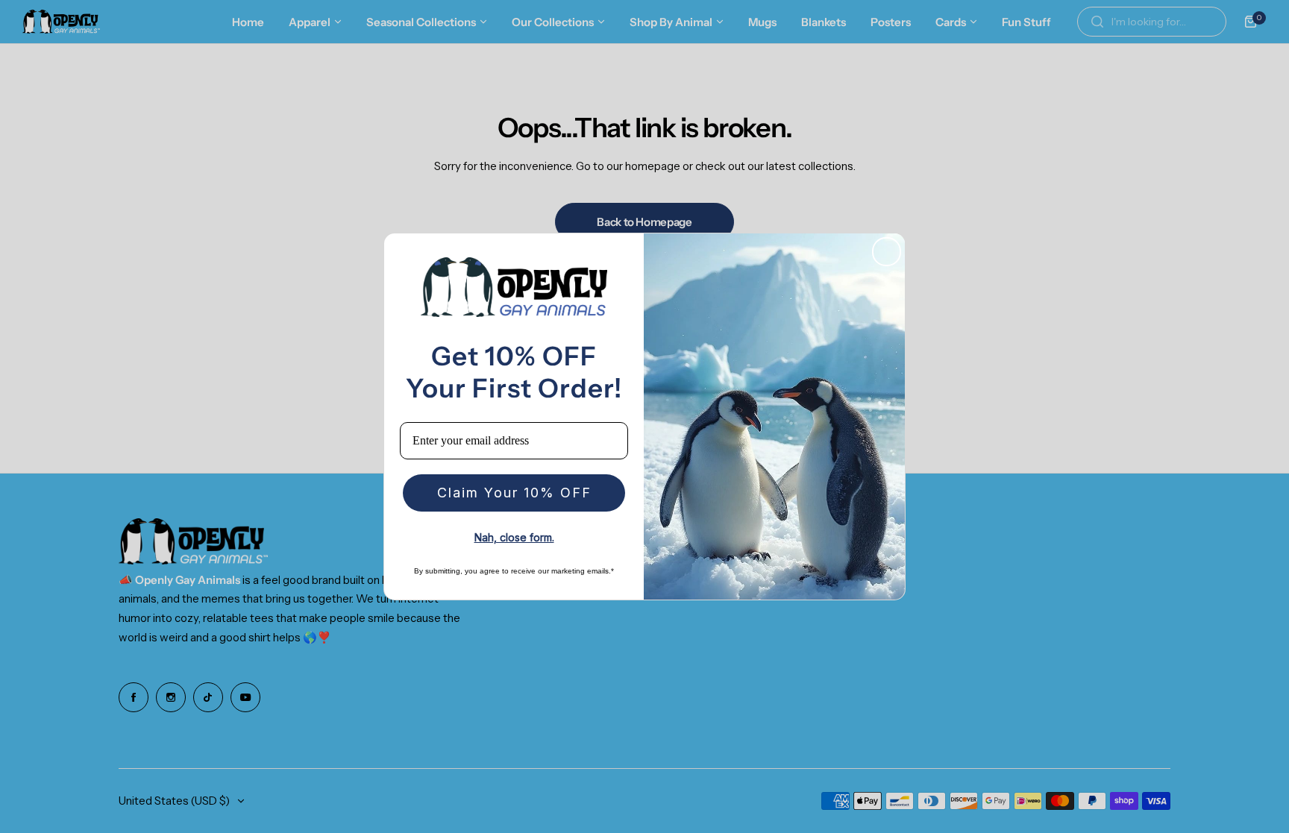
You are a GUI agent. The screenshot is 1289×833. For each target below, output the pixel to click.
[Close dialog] (887, 252)
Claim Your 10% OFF (514, 492)
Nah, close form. (514, 537)
